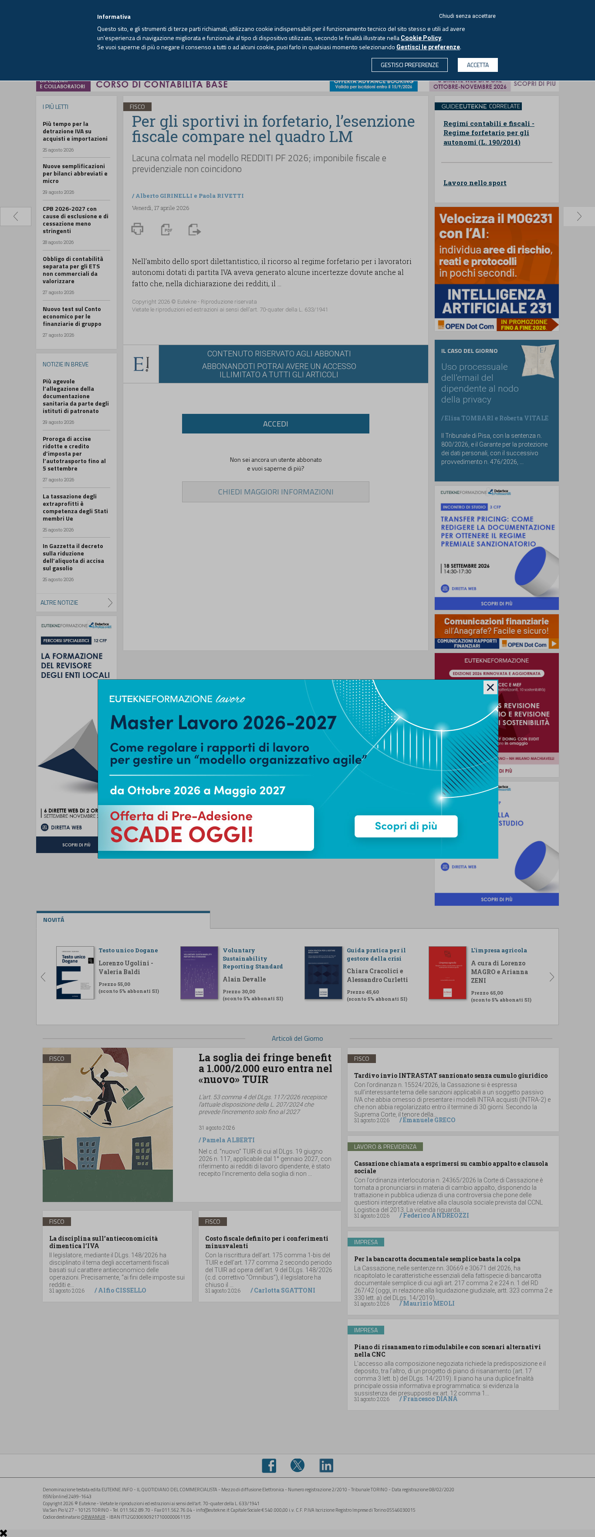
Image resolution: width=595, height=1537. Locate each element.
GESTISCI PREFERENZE (410, 64)
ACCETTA (478, 64)
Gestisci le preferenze (428, 47)
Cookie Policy (421, 37)
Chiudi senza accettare (467, 16)
